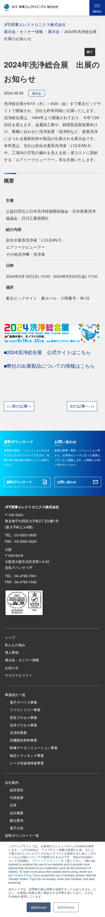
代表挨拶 (16, 797)
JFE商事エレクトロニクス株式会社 (35, 24)
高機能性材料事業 (23, 740)
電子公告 (16, 827)
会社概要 (16, 812)
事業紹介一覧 (15, 694)
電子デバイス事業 (23, 702)
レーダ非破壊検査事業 (27, 762)
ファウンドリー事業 (25, 709)
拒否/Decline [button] (66, 907)
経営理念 (16, 789)
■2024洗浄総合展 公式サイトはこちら (47, 352)
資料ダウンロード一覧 (22, 835)
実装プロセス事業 (23, 717)
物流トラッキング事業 (27, 755)
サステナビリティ (18, 675)
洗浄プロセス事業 (23, 725)
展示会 (36, 93)
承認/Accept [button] (38, 907)
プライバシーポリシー (46, 860)
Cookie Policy (22, 875)
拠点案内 (16, 820)
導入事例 (12, 652)
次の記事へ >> (82, 406)
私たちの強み (15, 644)
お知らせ (12, 667)
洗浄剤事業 (18, 732)
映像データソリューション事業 (34, 747)
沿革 (13, 805)
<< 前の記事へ (19, 406)
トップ (10, 637)
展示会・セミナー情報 (22, 659)
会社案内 (12, 782)
